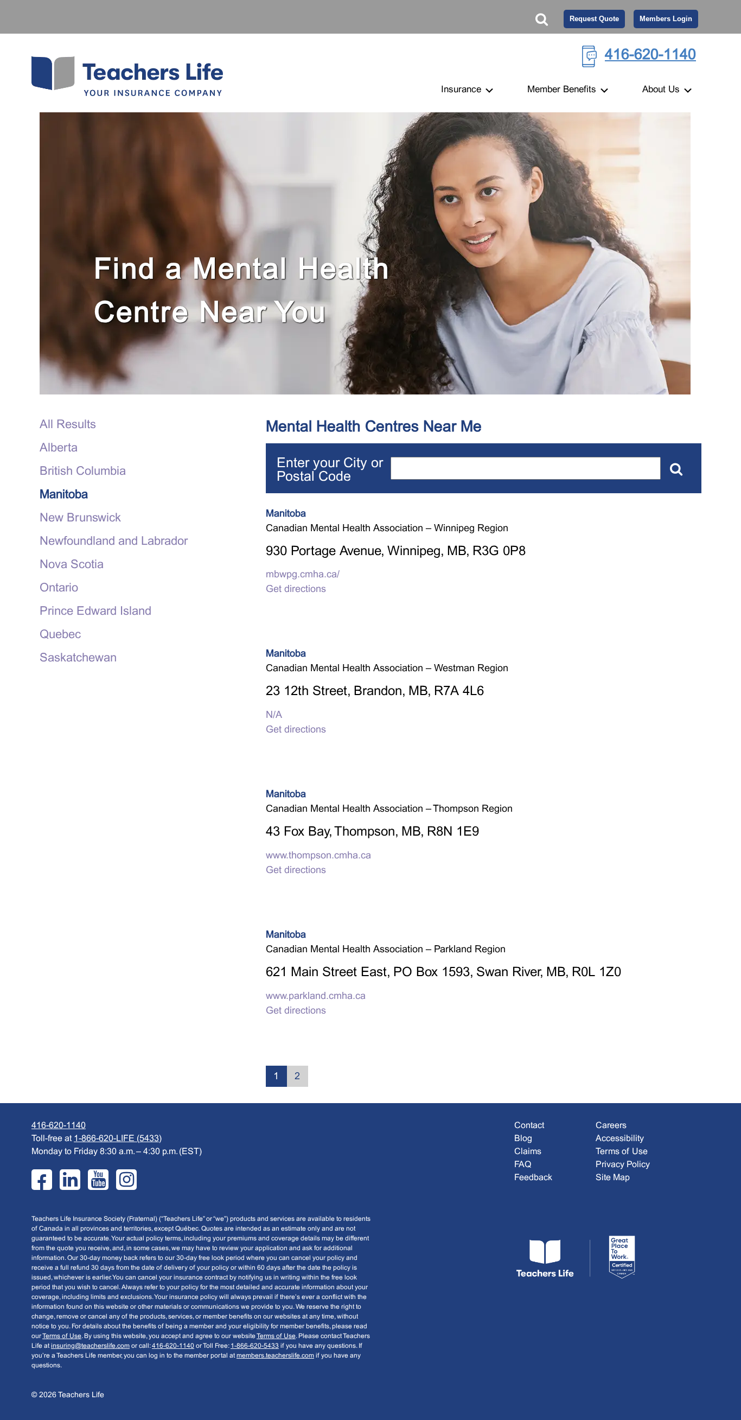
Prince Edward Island (95, 611)
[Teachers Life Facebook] (41, 1179)
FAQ (522, 1165)
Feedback (533, 1178)
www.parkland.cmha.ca (316, 996)
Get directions (296, 589)
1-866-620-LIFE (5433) (118, 1139)
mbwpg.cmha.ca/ (303, 575)
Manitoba (64, 495)
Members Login (666, 19)
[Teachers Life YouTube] (98, 1179)
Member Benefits (563, 90)
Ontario (59, 588)
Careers (611, 1126)
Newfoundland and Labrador (114, 541)
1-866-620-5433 (255, 1346)
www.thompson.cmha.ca (318, 856)
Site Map (613, 1178)
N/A (274, 715)
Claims (527, 1152)
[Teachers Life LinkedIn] (70, 1179)
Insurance (462, 90)
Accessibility (620, 1139)
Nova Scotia (72, 565)
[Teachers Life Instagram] (126, 1179)
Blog (523, 1139)
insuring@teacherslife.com (90, 1346)
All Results (68, 425)
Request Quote (594, 19)
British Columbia (83, 471)
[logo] (575, 1257)
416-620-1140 (650, 55)
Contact (529, 1126)
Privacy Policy (623, 1165)
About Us (662, 90)
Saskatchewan (78, 658)
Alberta (59, 448)
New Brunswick (80, 518)
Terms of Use (61, 1336)
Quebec (60, 635)
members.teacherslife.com (275, 1356)
